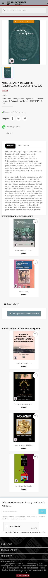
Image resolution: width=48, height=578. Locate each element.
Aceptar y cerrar (23, 575)
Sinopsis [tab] (10, 146)
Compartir (12, 118)
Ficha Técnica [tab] (23, 146)
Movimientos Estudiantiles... (24, 486)
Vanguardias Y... (24, 291)
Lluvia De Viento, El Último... (24, 445)
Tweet (18, 118)
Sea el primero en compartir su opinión (25, 314)
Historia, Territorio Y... (24, 363)
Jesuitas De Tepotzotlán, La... (24, 404)
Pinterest (24, 118)
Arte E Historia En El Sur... (24, 250)
